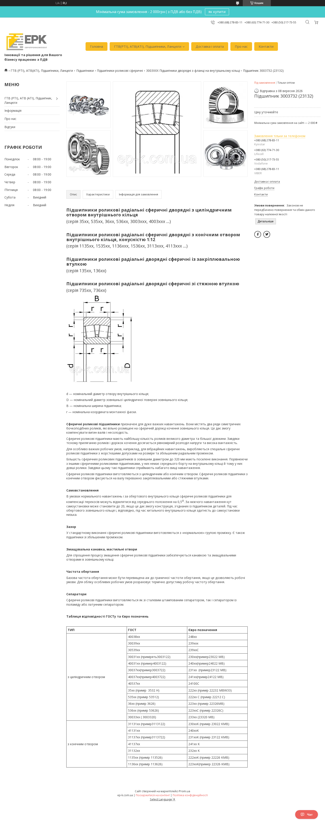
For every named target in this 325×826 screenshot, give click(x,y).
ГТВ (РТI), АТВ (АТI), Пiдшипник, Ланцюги (28, 100)
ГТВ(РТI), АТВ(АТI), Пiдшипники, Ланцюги (147, 46)
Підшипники (85, 70)
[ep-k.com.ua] (26, 42)
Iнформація (12, 110)
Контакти (266, 46)
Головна (96, 46)
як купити (217, 11)
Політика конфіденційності (190, 795)
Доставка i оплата (210, 46)
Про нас (241, 46)
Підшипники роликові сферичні (120, 70)
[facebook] (257, 234)
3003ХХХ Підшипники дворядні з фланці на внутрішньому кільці (193, 70)
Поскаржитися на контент (153, 795)
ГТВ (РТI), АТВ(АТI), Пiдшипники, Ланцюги (42, 70)
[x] (266, 234)
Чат (310, 814)
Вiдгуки (9, 127)
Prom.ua (184, 791)
